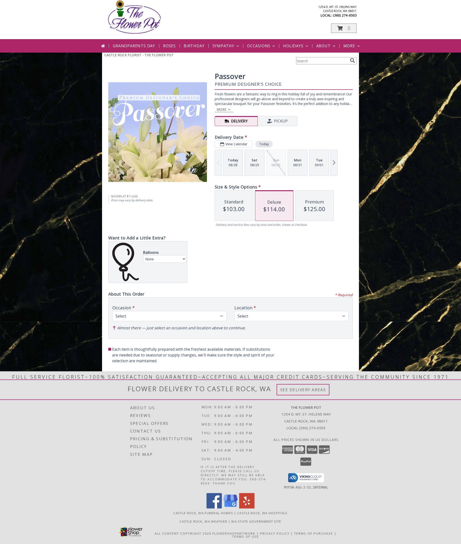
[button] (344, 28)
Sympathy (223, 46)
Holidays (293, 46)
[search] (352, 60)
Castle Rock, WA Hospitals (262, 513)
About (323, 46)
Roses (169, 46)
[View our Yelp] (247, 507)
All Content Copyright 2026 (183, 533)
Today (264, 144)
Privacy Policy (275, 533)
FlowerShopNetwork (233, 533)
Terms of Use (245, 536)
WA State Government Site (256, 521)
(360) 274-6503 (345, 15)
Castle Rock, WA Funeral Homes (203, 513)
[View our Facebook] (214, 507)
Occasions (258, 46)
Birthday (194, 46)
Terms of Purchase (313, 533)
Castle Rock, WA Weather (203, 521)
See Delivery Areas (303, 389)
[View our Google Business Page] (230, 507)
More (349, 46)
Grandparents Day (134, 46)
